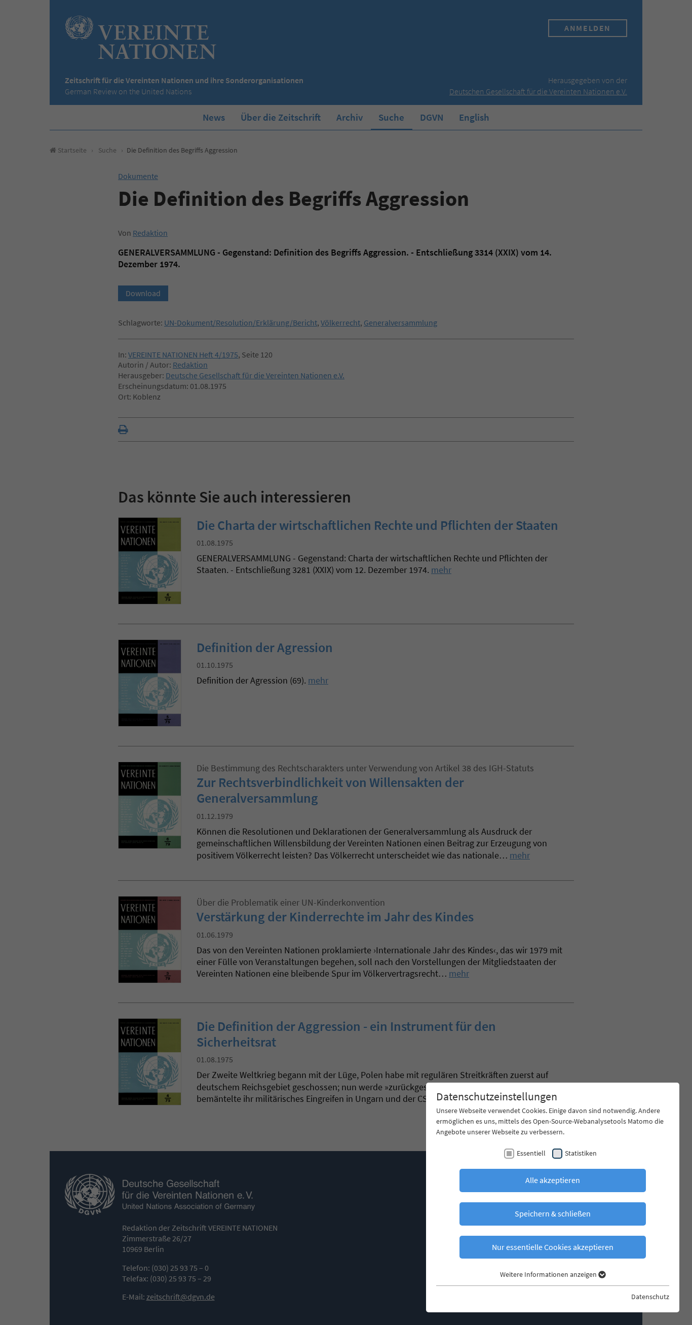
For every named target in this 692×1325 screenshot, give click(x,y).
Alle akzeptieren (552, 1180)
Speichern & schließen (553, 1213)
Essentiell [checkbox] (531, 1153)
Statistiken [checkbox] (581, 1153)
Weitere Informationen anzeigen (549, 1274)
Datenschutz (650, 1296)
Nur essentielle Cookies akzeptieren (552, 1247)
